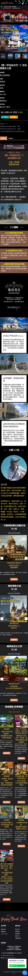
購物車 (23, 1)
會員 (16, 1)
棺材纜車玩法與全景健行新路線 (7, 737)
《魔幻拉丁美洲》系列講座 (10, 6)
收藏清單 (17, 931)
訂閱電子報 (18, 938)
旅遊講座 (7, 729)
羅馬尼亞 (14, 628)
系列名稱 (2, 104)
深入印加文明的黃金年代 (14, 688)
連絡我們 (3, 931)
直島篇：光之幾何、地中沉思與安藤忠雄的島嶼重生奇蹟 (7, 878)
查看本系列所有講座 (14, 533)
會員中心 (17, 936)
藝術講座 (21, 820)
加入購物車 (5, 117)
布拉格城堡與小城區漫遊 (7, 826)
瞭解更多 (14, 579)
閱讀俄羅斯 (14, 567)
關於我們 (3, 929)
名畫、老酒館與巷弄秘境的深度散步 (7, 784)
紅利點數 (17, 933)
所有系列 (11, 138)
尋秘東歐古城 (14, 623)
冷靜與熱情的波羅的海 (14, 563)
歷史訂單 (17, 929)
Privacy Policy (4, 933)
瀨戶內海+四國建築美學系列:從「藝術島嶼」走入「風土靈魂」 (6, 867)
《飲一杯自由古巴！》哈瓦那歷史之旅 (11, 8)
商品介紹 (3, 138)
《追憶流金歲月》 (14, 564)
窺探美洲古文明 (14, 684)
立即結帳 (13, 117)
